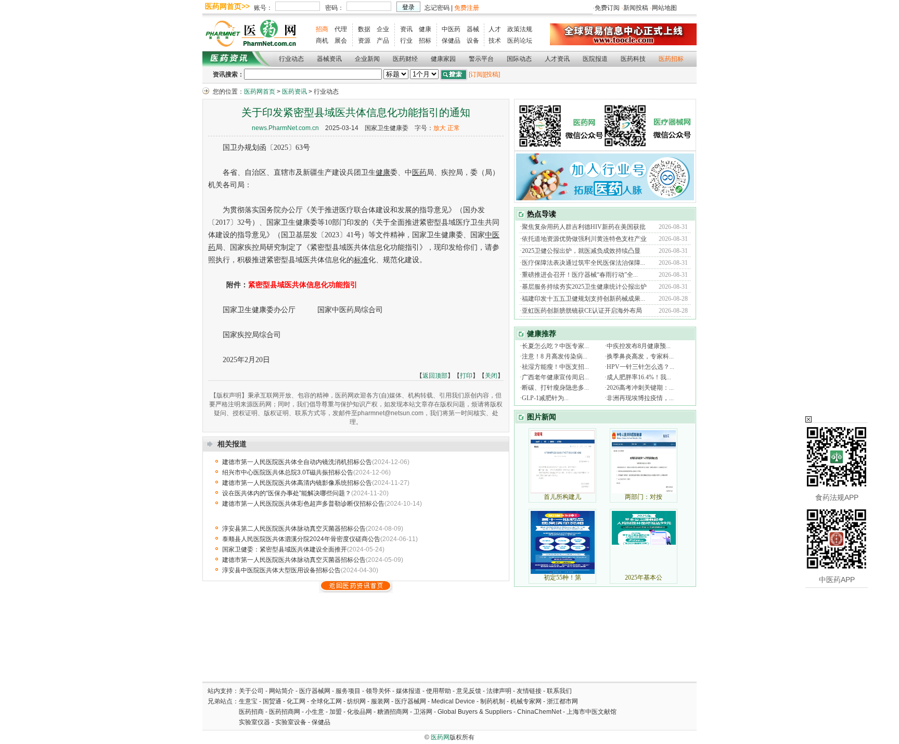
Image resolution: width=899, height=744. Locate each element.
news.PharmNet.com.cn (285, 128)
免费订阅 (607, 7)
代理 (341, 29)
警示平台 (481, 58)
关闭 (491, 375)
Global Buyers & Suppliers (475, 711)
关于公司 (251, 691)
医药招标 (671, 58)
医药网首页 (259, 91)
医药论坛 (519, 40)
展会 (341, 40)
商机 (322, 40)
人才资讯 (557, 58)
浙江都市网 (562, 701)
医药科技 (633, 58)
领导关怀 (378, 691)
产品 (383, 40)
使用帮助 (438, 691)
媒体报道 (408, 691)
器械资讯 (329, 58)
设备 (473, 40)
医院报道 (595, 58)
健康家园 (443, 58)
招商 (322, 29)
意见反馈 (468, 691)
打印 (466, 375)
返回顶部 (434, 375)
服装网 (380, 701)
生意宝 (248, 701)
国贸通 (272, 701)
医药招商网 (284, 711)
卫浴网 (424, 711)
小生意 (314, 711)
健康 (425, 29)
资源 (364, 40)
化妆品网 (359, 711)
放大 (439, 128)
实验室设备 (290, 722)
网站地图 (664, 7)
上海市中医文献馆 (592, 711)
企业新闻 (367, 58)
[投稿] (492, 74)
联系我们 (559, 691)
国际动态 (519, 58)
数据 (364, 29)
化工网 (296, 701)
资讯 (406, 29)
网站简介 (281, 691)
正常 (453, 128)
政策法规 (519, 29)
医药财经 (405, 58)
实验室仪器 (254, 722)
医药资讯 (294, 91)
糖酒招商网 (392, 711)
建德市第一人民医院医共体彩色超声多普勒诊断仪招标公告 (303, 503)
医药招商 (251, 711)
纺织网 (356, 701)
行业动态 (291, 58)
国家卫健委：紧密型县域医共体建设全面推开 (284, 549)
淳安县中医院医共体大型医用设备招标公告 (281, 570)
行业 (406, 40)
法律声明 (498, 691)
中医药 (451, 29)
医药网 (440, 737)
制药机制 (492, 701)
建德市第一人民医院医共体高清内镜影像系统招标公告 (297, 482)
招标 (425, 40)
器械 (473, 29)
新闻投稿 (635, 7)
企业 (383, 29)
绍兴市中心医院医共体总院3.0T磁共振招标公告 (287, 472)
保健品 (451, 40)
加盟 (336, 711)
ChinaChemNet (539, 711)
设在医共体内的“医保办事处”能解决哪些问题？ (286, 493)
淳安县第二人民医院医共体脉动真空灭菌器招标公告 (294, 528)
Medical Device (453, 701)
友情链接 (529, 691)
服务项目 (348, 691)
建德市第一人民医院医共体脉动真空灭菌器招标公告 (294, 559)
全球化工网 (326, 701)
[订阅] (476, 74)
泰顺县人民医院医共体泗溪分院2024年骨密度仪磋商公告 (301, 539)
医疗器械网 (314, 691)
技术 (495, 40)
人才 (495, 29)
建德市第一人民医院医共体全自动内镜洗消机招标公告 (297, 462)
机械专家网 (526, 701)
